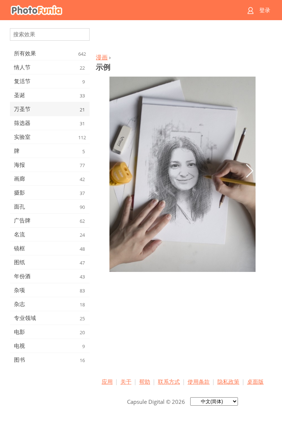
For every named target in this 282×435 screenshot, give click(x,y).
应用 (107, 381)
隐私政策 (228, 381)
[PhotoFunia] (112, 10)
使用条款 (199, 381)
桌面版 (255, 381)
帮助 (144, 381)
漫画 (102, 57)
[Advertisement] (182, 39)
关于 (125, 381)
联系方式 (169, 381)
